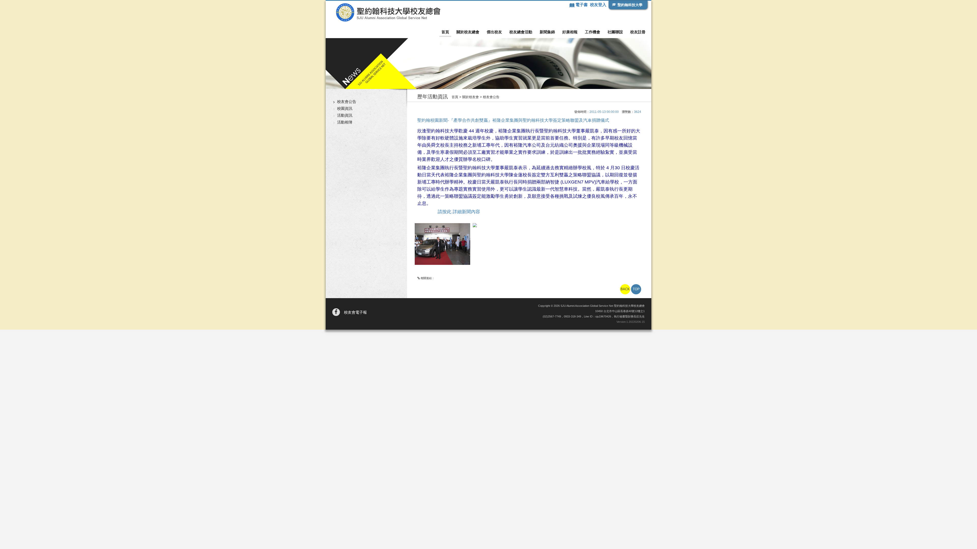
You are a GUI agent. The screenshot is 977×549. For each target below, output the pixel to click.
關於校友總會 (467, 32)
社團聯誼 (615, 32)
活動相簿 (344, 122)
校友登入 (598, 5)
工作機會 (592, 32)
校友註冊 (637, 32)
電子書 (582, 5)
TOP (636, 289)
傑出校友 (494, 32)
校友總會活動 (520, 32)
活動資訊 (344, 115)
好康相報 (570, 32)
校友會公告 (346, 101)
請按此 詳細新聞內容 (459, 211)
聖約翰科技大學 (629, 5)
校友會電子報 (355, 312)
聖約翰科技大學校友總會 (388, 12)
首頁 (445, 32)
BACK (625, 289)
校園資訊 (344, 108)
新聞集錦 (547, 32)
